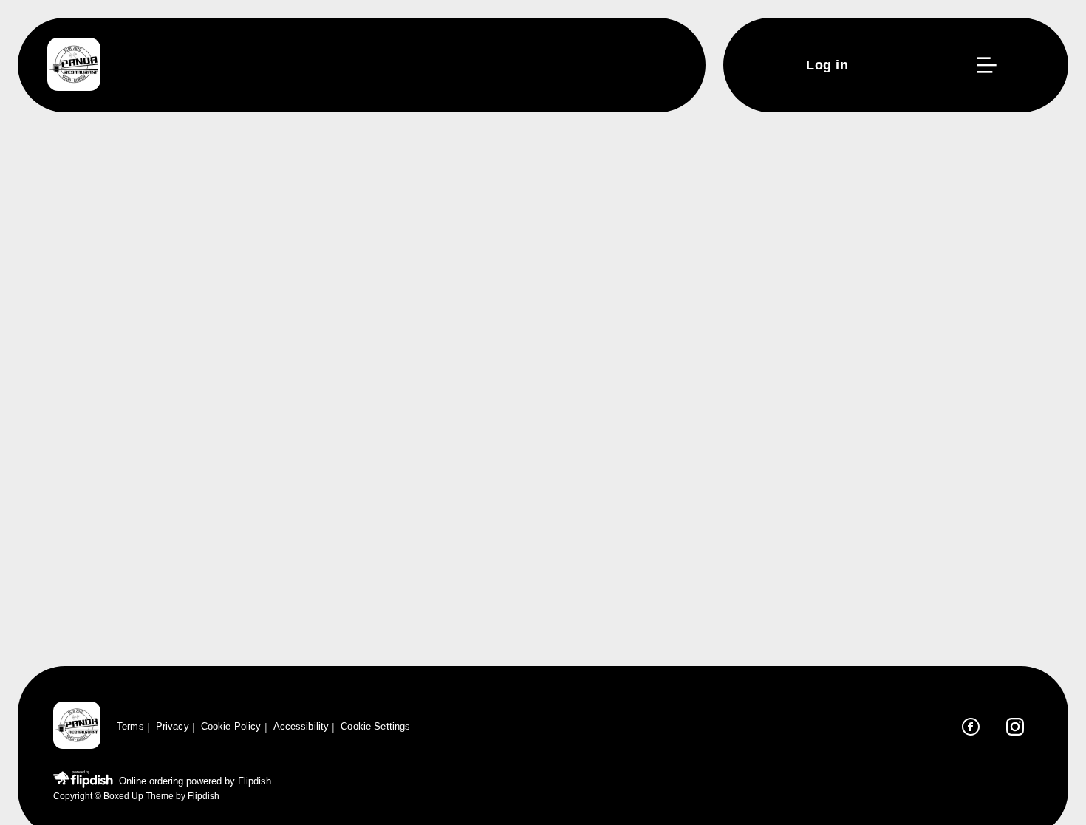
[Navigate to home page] (73, 65)
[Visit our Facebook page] (970, 726)
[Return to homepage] (76, 726)
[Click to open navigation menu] (985, 65)
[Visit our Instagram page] (1015, 726)
